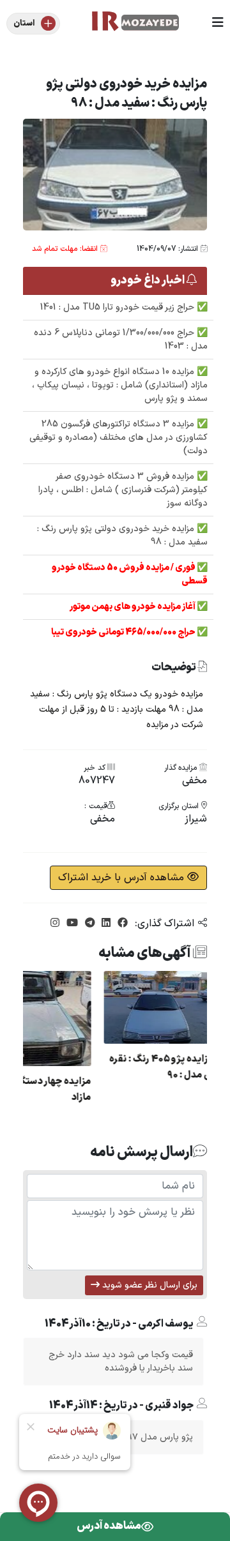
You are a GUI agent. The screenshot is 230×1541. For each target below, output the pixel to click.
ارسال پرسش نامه (141, 1152)
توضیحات (174, 668)
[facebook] (121, 923)
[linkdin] (104, 923)
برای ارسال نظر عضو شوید (148, 1285)
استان (23, 23)
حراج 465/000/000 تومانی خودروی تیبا (124, 632)
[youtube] (70, 923)
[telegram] (88, 923)
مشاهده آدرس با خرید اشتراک (122, 877)
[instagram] (54, 923)
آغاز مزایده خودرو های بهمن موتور (133, 606)
